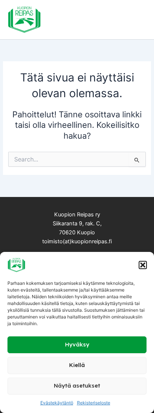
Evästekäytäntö (56, 403)
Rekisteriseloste (93, 403)
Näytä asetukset (77, 385)
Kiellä (77, 365)
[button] (143, 265)
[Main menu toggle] (137, 19)
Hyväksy (77, 344)
